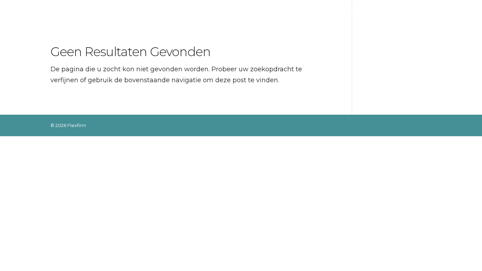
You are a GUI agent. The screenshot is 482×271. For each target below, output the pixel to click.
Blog (393, 11)
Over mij (244, 11)
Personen (320, 11)
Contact (420, 11)
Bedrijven (277, 11)
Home (216, 11)
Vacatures (363, 11)
